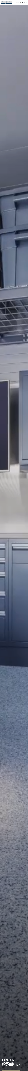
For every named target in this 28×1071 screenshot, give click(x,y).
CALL (17, 2)
